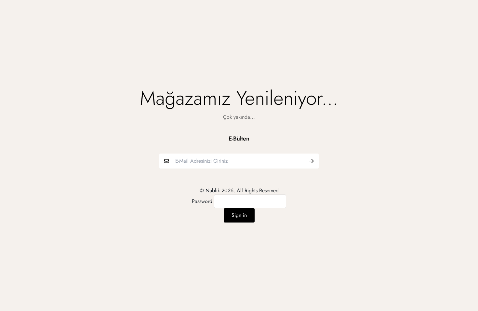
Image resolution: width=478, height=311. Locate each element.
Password (202, 201)
